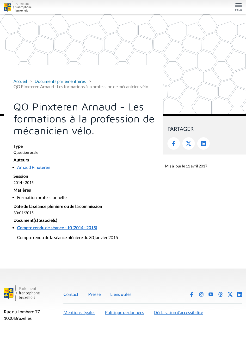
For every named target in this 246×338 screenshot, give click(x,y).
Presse (94, 294)
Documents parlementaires (60, 81)
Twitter (188, 143)
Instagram (201, 294)
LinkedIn (203, 143)
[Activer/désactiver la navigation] (238, 7)
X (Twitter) (230, 294)
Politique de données (124, 312)
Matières (22, 190)
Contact (71, 294)
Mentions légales (79, 312)
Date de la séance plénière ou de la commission (57, 206)
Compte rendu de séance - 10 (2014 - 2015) (57, 227)
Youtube (211, 294)
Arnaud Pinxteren (33, 167)
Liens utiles (120, 294)
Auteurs (21, 160)
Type (18, 146)
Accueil (20, 81)
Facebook (173, 143)
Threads (220, 294)
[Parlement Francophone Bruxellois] (43, 7)
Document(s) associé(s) (35, 220)
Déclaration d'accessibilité (178, 312)
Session (20, 176)
